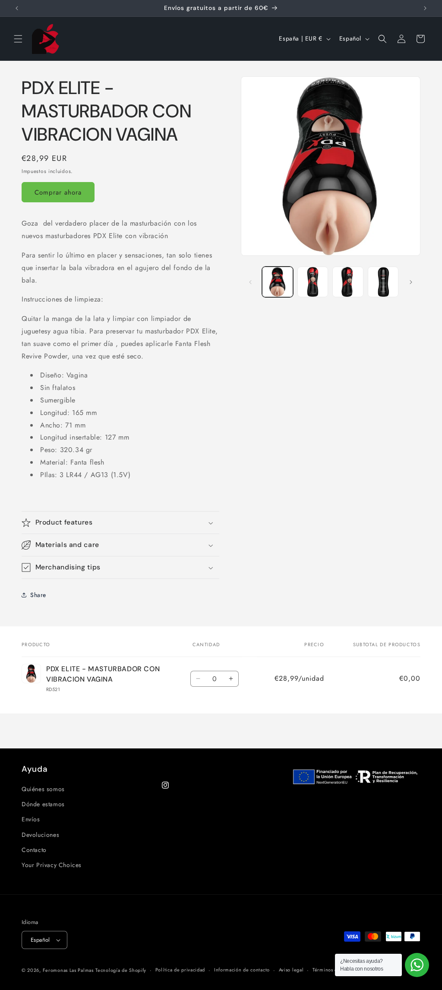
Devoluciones (40, 834)
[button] (18, 38)
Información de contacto (242, 969)
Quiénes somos (43, 789)
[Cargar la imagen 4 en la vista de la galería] (383, 282)
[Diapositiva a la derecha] (410, 282)
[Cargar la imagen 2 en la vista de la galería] (312, 282)
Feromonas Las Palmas (68, 970)
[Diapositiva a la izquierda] (250, 282)
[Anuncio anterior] (16, 8)
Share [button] (38, 595)
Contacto (34, 849)
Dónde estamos (43, 804)
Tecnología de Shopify (120, 970)
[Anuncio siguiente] (425, 8)
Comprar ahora (58, 192)
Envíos (31, 819)
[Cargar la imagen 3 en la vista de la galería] (347, 282)
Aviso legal (291, 969)
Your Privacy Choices (52, 865)
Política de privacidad (180, 969)
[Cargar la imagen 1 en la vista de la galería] (277, 282)
